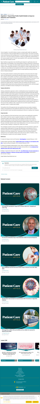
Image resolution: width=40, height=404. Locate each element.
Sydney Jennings (5, 209)
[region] (20, 399)
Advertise (20, 369)
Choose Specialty (19, 4)
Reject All (35, 401)
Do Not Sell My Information (20, 375)
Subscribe (34, 167)
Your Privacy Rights (20, 376)
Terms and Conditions (20, 372)
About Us (20, 368)
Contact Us (20, 370)
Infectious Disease (4, 174)
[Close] (38, 396)
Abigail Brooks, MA (6, 333)
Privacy (20, 374)
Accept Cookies (28, 401)
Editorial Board (20, 371)
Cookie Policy (7, 399)
